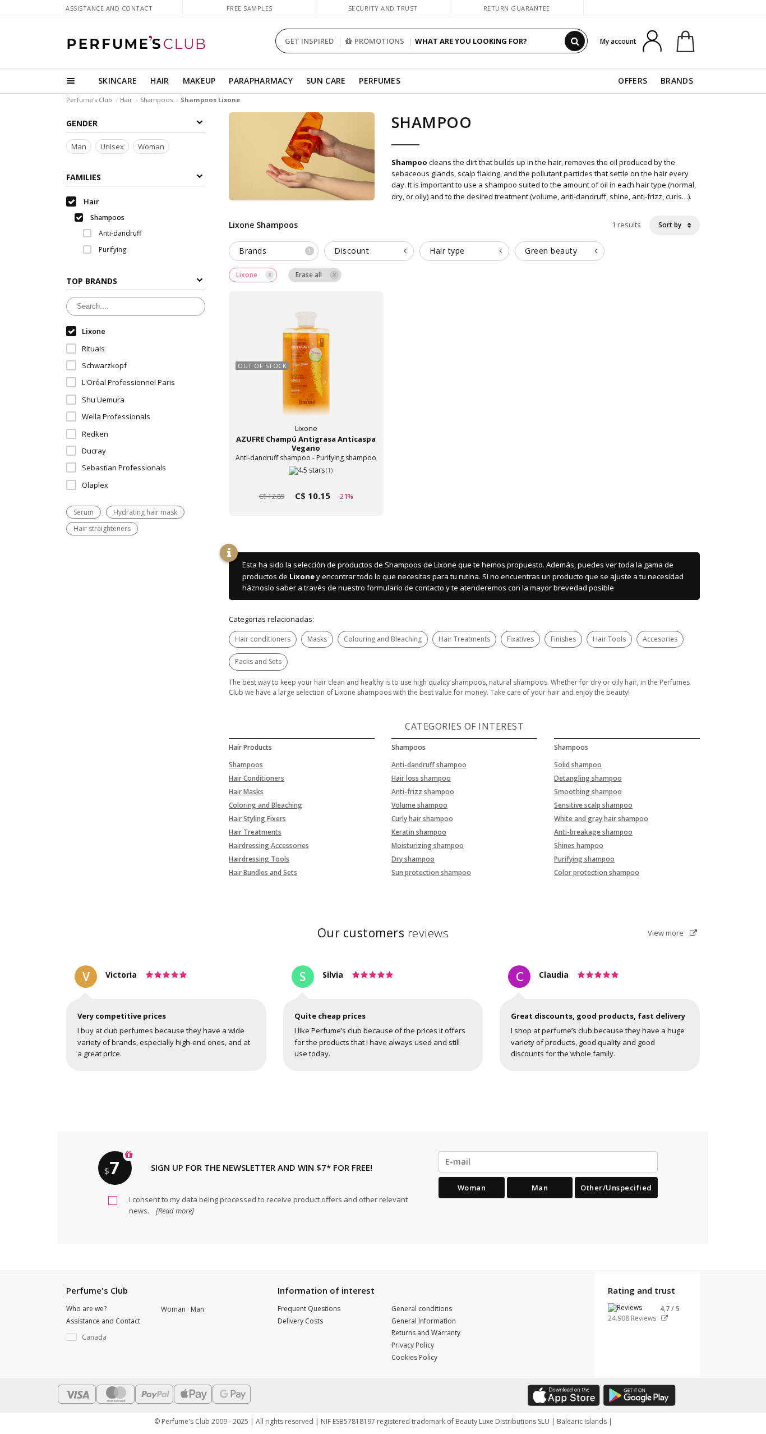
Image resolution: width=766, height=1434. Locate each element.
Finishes (563, 639)
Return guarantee (516, 8)
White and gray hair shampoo (601, 818)
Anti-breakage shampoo (593, 832)
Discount (351, 250)
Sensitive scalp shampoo (593, 805)
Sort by (670, 225)
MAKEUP (199, 80)
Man (78, 146)
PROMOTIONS (379, 41)
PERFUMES (379, 80)
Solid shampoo (578, 764)
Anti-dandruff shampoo (429, 764)
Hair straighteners (102, 528)
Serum (83, 512)
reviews (383, 933)
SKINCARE (117, 80)
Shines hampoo (578, 845)
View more (666, 933)
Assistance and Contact (109, 8)
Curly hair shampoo (422, 818)
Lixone (302, 576)
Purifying (111, 249)
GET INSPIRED (309, 41)
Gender (82, 123)
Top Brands (91, 281)
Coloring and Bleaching (265, 805)
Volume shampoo (419, 805)
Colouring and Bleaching (383, 639)
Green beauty (551, 250)
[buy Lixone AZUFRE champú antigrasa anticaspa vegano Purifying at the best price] (306, 370)
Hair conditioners (262, 639)
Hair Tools (609, 639)
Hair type (447, 250)
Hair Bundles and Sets (263, 872)
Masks (317, 639)
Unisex (112, 146)
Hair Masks (246, 791)
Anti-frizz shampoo (422, 791)
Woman (151, 146)
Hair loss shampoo (421, 778)
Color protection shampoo (596, 872)
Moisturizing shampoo (427, 845)
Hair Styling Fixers (257, 818)
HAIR (159, 80)
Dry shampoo (413, 859)
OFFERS (632, 80)
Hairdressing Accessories (269, 845)
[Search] (575, 41)
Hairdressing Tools (259, 859)
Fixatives (520, 639)
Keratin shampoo (418, 832)
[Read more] (174, 1211)
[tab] (274, 251)
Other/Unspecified (616, 1188)
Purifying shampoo (584, 859)
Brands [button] (275, 250)
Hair (126, 99)
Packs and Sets (258, 661)
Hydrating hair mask (145, 512)
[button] (105, 1337)
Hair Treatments (464, 639)
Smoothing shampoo (588, 791)
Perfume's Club (89, 99)
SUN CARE (325, 80)
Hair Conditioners (256, 778)
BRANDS (677, 80)
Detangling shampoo (588, 778)
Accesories (660, 639)
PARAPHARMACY (261, 80)
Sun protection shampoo (431, 872)
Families (83, 177)
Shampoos (156, 99)
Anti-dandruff (119, 233)
